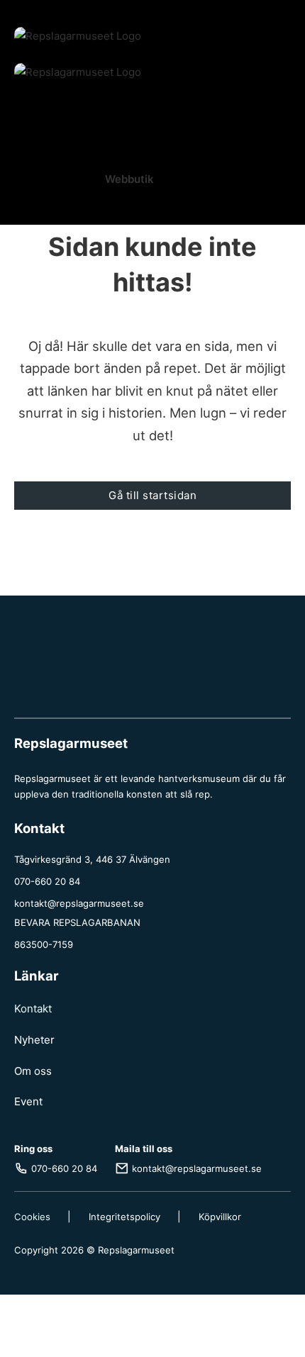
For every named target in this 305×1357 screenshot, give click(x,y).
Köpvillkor (220, 1216)
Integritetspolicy (124, 1216)
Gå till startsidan (152, 495)
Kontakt (33, 1008)
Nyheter (34, 1039)
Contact (153, 542)
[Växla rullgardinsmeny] (96, 107)
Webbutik (129, 179)
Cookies (32, 1216)
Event (28, 1101)
